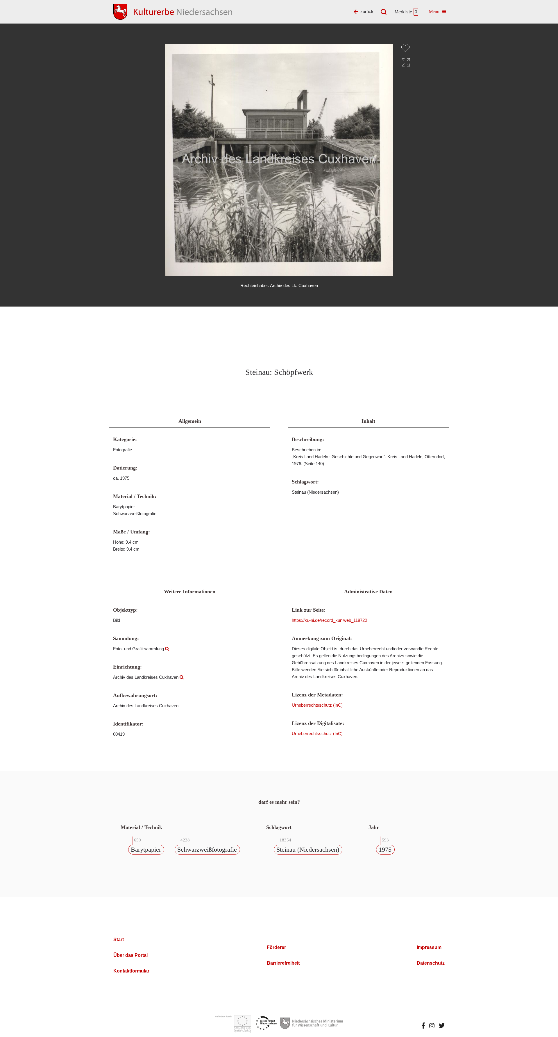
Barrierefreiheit (283, 963)
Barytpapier (146, 849)
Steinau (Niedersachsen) (307, 849)
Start (118, 939)
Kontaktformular (131, 970)
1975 (385, 849)
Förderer (276, 947)
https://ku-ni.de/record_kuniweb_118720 (329, 620)
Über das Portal (130, 955)
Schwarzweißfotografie (207, 849)
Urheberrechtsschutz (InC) (317, 705)
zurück (366, 11)
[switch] (405, 48)
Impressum (429, 947)
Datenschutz (431, 963)
